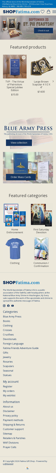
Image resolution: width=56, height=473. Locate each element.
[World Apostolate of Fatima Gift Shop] (21, 12)
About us (8, 406)
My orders (8, 391)
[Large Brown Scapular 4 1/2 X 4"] (41, 66)
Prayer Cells (9, 447)
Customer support (13, 429)
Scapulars (8, 366)
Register (7, 386)
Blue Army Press (12, 316)
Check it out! (43, 30)
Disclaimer (9, 411)
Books (6, 321)
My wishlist (9, 395)
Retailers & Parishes (14, 438)
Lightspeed (8, 463)
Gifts (5, 352)
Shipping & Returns (14, 424)
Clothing (15, 263)
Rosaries (8, 361)
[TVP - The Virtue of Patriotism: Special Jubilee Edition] (15, 66)
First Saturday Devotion (41, 231)
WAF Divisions (11, 442)
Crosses (7, 330)
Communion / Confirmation (41, 264)
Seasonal (8, 370)
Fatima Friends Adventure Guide (21, 348)
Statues (7, 375)
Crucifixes (8, 334)
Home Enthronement (15, 231)
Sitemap (7, 433)
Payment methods (13, 420)
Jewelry (7, 357)
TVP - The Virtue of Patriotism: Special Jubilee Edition (14, 86)
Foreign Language (13, 343)
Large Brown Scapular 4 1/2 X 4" (41, 84)
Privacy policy (10, 415)
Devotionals (9, 339)
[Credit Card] (27, 468)
